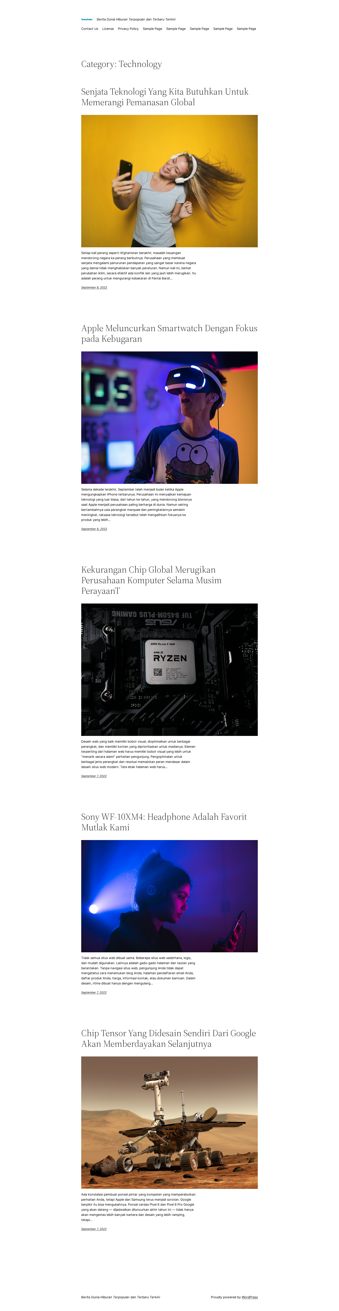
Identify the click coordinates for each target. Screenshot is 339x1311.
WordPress (250, 1297)
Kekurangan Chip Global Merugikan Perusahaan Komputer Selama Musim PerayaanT (151, 580)
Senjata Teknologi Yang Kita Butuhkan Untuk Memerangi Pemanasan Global (165, 96)
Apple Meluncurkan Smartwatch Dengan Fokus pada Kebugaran (169, 333)
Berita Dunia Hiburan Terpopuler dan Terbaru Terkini (136, 19)
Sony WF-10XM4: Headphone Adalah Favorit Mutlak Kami (164, 821)
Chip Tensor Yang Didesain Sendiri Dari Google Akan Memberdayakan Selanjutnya (168, 1038)
